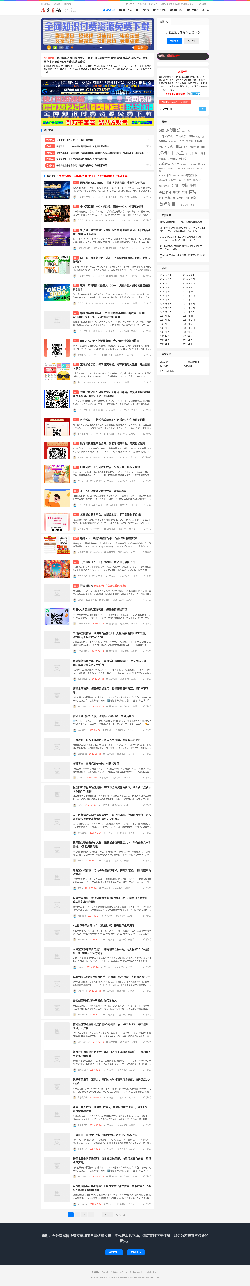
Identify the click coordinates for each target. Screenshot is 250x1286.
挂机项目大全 (171, 152)
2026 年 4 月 (166, 283)
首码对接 (188, 366)
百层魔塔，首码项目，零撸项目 (193, 164)
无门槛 (182, 158)
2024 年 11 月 (189, 316)
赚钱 (189, 180)
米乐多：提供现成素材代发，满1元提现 (103, 490)
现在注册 (192, 41)
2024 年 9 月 (189, 320)
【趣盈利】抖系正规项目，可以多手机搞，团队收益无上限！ (108, 739)
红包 (182, 176)
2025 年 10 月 (166, 295)
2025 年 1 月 (189, 311)
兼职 (171, 146)
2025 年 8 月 (166, 299)
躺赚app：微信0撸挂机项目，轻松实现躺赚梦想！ (109, 538)
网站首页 (110, 10)
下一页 (107, 1214)
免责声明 (130, 4)
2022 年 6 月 (166, 340)
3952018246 (84, 679)
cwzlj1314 (82, 991)
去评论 (134, 196)
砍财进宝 (162, 176)
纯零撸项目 (191, 175)
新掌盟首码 (172, 159)
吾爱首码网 (104, 585)
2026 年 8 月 (166, 275)
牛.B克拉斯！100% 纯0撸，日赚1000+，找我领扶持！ (112, 206)
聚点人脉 (163, 180)
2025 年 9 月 (189, 295)
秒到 (169, 175)
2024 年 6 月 (166, 328)
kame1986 (83, 1070)
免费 (182, 141)
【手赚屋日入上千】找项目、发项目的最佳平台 (107, 562)
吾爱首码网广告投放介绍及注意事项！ (178, 4)
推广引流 (189, 153)
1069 (80, 805)
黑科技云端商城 (167, 370)
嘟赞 (185, 147)
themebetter (128, 1277)
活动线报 (143, 10)
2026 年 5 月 (189, 279)
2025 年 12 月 (166, 291)
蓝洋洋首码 (173, 180)
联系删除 (136, 1252)
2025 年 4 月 (166, 307)
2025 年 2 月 (166, 311)
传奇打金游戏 (173, 142)
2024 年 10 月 (166, 320)
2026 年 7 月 (189, 275)
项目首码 (127, 10)
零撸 (193, 185)
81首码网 (164, 362)
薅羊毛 (182, 180)
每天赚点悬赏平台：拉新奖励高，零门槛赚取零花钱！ (111, 514)
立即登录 (174, 41)
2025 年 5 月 (189, 303)
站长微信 (203, 4)
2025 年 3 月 (189, 307)
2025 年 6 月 (166, 303)
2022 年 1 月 (188, 344)
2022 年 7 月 (189, 336)
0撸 (161, 130)
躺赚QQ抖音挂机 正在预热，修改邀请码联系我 (100, 609)
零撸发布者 (83, 1097)
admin (80, 600)
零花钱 (177, 192)
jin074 (80, 777)
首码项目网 (51, 10)
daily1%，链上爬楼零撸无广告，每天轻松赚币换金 (109, 340)
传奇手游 (200, 136)
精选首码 (82, 354)
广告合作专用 (84, 196)
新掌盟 (162, 158)
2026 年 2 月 (166, 287)
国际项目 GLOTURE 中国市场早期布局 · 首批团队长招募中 (113, 182)
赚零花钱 (197, 180)
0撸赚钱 (173, 130)
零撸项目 (165, 192)
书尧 (80, 382)
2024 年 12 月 (166, 316)
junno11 (81, 967)
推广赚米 (200, 153)
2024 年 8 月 (166, 324)
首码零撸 (190, 197)
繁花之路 (176, 176)
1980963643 (84, 248)
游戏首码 (164, 366)
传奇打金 (163, 141)
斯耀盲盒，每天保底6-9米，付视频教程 (96, 763)
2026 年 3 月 (189, 283)
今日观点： (50, 57)
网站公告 (153, 4)
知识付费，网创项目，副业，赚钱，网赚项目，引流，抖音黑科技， (182, 170)
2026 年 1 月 (189, 287)
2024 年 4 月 (166, 332)
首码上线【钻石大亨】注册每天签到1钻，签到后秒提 (103, 716)
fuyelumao (82, 833)
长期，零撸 (179, 185)
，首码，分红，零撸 (185, 205)
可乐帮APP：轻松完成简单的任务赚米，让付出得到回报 (112, 419)
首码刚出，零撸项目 (171, 197)
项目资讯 (178, 10)
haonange (82, 754)
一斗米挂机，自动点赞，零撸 (177, 136)
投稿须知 (142, 4)
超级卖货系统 (164, 186)
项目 (184, 192)
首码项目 (111, 196)
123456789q (84, 623)
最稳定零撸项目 (169, 164)
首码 (193, 191)
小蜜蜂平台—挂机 (197, 146)
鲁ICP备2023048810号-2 (148, 1277)
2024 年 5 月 (189, 328)
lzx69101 (82, 730)
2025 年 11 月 (189, 291)
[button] (94, 47)
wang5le (82, 915)
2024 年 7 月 (189, 324)
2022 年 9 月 (189, 332)
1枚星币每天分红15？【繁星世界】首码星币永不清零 (104, 925)
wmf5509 (82, 939)
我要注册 (57, 4)
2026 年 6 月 (166, 279)
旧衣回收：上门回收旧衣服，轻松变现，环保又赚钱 (110, 467)
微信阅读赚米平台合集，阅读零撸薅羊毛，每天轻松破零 (112, 443)
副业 (179, 146)
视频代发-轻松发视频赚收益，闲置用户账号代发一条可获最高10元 (111, 976)
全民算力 (163, 147)
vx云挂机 (186, 131)
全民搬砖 (198, 141)
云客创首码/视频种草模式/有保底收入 (95, 1000)
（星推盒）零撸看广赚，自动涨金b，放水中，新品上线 (105, 1134)
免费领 (189, 141)
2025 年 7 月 (189, 299)
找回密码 (68, 4)
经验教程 (161, 10)
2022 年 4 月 (166, 344)
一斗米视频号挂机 (192, 362)
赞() (147, 196)
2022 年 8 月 (166, 336)
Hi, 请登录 (45, 4)
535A (80, 860)
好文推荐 (194, 10)
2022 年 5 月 (189, 340)
